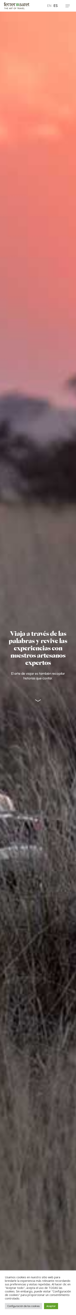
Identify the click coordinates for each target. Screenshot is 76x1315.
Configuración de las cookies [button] (23, 1306)
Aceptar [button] (51, 1306)
